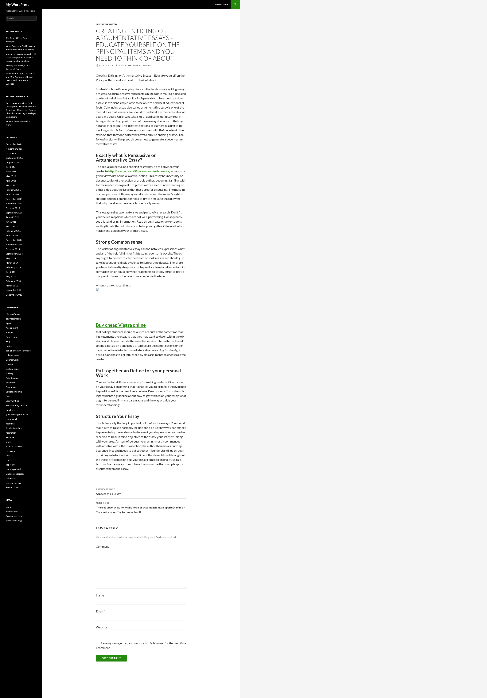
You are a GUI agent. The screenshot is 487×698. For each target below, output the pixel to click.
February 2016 (13, 189)
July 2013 (10, 271)
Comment (103, 546)
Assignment (12, 327)
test (8, 455)
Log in (9, 506)
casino (9, 346)
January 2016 (12, 194)
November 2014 (14, 244)
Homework (11, 419)
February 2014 (13, 267)
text (8, 460)
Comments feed (14, 516)
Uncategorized (106, 24)
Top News (11, 464)
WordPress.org (13, 520)
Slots (8, 441)
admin (122, 65)
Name (101, 595)
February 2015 (13, 230)
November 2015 (14, 203)
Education (11, 387)
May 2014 (11, 258)
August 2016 (12, 162)
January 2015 (12, 235)
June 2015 (11, 221)
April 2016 (11, 180)
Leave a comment (141, 65)
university (11, 478)
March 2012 (12, 285)
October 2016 (13, 153)
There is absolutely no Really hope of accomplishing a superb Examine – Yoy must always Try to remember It (140, 507)
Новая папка (12, 487)
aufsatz (9, 332)
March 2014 (12, 262)
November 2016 (14, 148)
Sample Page (221, 4)
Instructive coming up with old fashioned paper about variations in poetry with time (21, 57)
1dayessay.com (13, 318)
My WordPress (17, 4)
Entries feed (12, 511)
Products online (14, 428)
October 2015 (13, 208)
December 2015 (14, 199)
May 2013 (11, 276)
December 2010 (14, 294)
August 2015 (12, 217)
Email (100, 611)
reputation (11, 432)
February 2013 (13, 281)
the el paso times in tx (16, 103)
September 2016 (14, 157)
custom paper (13, 368)
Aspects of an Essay (108, 491)
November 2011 (14, 290)
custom (10, 364)
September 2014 (14, 253)
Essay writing (12, 400)
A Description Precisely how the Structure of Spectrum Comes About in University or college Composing (21, 110)
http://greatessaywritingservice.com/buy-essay (139, 171)
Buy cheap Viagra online (121, 325)
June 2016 (11, 171)
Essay (9, 396)
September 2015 (14, 212)
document (11, 382)
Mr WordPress (13, 121)
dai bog (9, 373)
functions (10, 409)
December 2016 (14, 144)
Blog (8, 341)
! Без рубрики (13, 314)
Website (101, 627)
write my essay (13, 482)
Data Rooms (12, 378)
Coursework (12, 359)
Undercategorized (15, 473)
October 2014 (13, 249)
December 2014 (14, 240)
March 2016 (12, 185)
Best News (11, 337)
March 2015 (12, 226)
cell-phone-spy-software (18, 350)
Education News (14, 391)
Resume (10, 437)
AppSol (9, 323)
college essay (12, 355)
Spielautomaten (14, 446)
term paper (11, 451)
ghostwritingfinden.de (17, 414)
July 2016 (10, 167)
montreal (10, 423)
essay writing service (16, 405)
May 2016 (11, 176)
